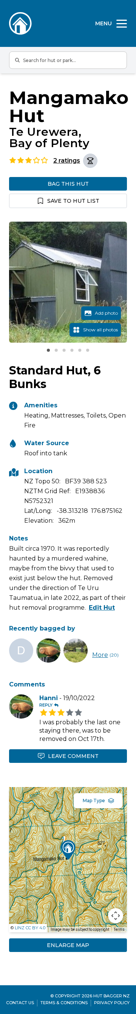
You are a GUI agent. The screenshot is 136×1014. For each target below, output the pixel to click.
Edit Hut (102, 607)
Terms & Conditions (64, 1002)
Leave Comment (73, 756)
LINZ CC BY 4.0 (30, 927)
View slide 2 (56, 350)
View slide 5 (79, 350)
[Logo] (20, 23)
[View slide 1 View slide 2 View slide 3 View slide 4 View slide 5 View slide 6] (68, 282)
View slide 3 (64, 350)
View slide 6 (87, 350)
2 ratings (66, 160)
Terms (119, 929)
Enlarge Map (68, 945)
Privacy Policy (112, 1002)
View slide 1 (48, 350)
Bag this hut (68, 183)
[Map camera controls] (115, 915)
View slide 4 (71, 350)
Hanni (48, 698)
